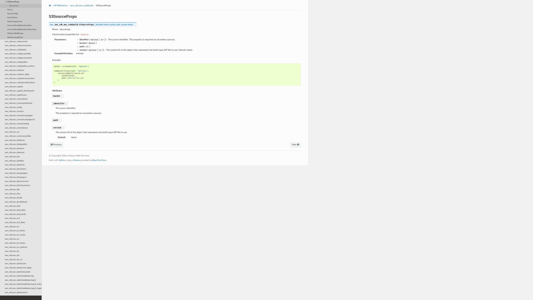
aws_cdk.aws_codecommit (16, 41)
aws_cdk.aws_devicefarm (15, 169)
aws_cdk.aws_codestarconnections (20, 78)
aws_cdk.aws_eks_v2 (13, 259)
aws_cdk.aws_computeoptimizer (18, 103)
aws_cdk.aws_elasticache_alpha (18, 268)
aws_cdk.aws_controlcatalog (17, 124)
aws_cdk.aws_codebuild (81, 5)
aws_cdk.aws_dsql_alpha (15, 210)
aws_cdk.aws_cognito (14, 87)
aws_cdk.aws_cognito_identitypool (19, 91)
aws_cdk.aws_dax (12, 157)
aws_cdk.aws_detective (15, 165)
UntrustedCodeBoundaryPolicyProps (21, 29)
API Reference (60, 5)
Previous (57, 144)
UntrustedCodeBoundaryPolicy (19, 25)
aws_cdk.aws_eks (12, 255)
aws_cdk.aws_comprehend (16, 99)
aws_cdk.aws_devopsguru (16, 177)
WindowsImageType (15, 37)
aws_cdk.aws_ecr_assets (15, 235)
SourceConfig (12, 14)
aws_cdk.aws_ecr (12, 227)
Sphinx (62, 160)
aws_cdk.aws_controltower (16, 128)
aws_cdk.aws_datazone (14, 152)
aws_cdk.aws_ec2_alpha (15, 222)
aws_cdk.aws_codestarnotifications (20, 83)
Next (294, 144)
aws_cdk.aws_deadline (14, 161)
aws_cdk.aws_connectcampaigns (19, 115)
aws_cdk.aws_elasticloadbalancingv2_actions (23, 284)
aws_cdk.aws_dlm (12, 189)
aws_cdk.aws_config (13, 107)
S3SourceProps (13, 2)
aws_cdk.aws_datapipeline (16, 144)
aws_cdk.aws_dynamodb (15, 214)
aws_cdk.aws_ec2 (12, 218)
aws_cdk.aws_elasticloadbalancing (19, 276)
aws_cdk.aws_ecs (12, 239)
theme (77, 160)
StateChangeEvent (14, 21)
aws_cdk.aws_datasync (14, 148)
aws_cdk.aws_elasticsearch (16, 292)
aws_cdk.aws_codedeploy (16, 50)
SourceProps (12, 17)
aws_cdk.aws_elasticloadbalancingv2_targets (23, 288)
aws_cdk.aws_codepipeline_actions (19, 66)
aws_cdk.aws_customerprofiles (18, 136)
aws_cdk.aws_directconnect (16, 181)
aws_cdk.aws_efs (12, 251)
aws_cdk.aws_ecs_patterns (16, 247)
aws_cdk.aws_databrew (15, 140)
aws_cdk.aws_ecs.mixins (15, 243)
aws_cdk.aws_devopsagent (16, 173)
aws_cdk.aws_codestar (14, 70)
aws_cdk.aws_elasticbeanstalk (17, 272)
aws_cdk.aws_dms (12, 194)
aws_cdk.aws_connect (14, 111)
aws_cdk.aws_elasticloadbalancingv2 (20, 280)
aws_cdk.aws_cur (12, 132)
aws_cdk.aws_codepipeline (16, 62)
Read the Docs (99, 160)
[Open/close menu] (6, 2)
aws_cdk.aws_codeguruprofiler (18, 54)
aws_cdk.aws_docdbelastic (16, 202)
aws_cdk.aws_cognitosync (16, 95)
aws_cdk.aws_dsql (12, 206)
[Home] (50, 5)
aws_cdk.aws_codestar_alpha (17, 74)
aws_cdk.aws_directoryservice (17, 185)
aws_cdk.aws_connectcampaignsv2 (20, 119)
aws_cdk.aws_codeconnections (18, 45)
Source (10, 10)
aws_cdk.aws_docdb (13, 198)
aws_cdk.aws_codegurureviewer (18, 58)
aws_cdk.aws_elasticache (15, 263)
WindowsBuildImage (15, 33)
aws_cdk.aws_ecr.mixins (15, 231)
